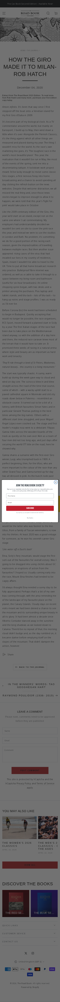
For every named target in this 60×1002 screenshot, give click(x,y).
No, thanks (30, 518)
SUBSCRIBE (30, 508)
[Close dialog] (55, 482)
